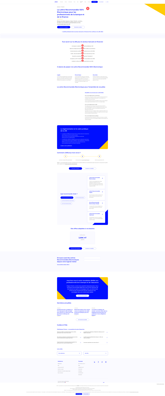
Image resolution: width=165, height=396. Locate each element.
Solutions (61, 1)
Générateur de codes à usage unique (64, 370)
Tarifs (74, 1)
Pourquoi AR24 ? (81, 2)
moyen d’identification (85, 159)
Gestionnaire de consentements (71, 163)
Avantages (80, 370)
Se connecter (101, 1)
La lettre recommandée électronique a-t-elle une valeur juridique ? (93, 337)
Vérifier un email (60, 369)
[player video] (87, 8)
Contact (89, 1)
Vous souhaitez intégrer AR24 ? (63, 264)
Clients (66, 1)
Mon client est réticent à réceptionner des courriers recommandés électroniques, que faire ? (67, 337)
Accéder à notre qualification (66, 145)
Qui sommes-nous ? (81, 363)
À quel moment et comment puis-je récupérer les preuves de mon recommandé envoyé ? (67, 342)
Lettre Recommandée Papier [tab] (79, 197)
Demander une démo (78, 27)
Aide (77, 1)
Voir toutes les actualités (82, 319)
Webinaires (60, 363)
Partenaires (70, 1)
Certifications (80, 372)
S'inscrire (94, 1)
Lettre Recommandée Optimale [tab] (66, 203)
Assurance (80, 374)
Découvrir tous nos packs (75, 248)
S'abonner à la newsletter (82, 295)
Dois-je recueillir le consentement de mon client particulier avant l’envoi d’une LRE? (66, 332)
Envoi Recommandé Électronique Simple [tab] (68, 200)
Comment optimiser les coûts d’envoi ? (91, 342)
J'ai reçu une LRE (61, 367)
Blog (85, 1)
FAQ (58, 365)
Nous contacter (60, 372)
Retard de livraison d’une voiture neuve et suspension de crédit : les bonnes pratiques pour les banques (82, 311)
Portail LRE (80, 369)
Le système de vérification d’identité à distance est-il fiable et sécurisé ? (94, 332)
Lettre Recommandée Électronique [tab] (67, 197)
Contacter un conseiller (64, 27)
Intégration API (81, 367)
